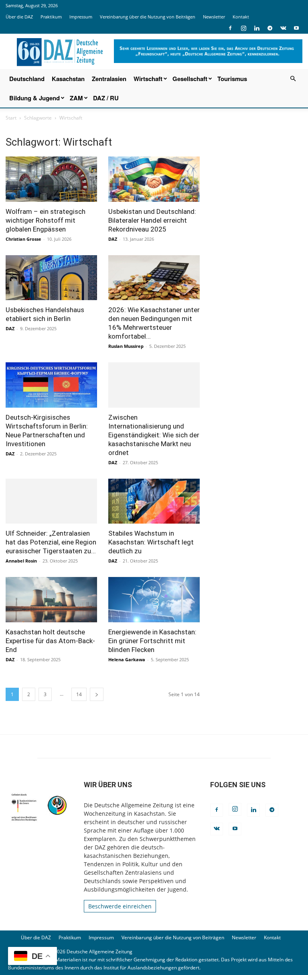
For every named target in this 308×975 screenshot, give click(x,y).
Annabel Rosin (21, 561)
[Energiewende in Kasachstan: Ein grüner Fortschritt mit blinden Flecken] (154, 599)
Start (11, 117)
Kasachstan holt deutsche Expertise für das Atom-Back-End (50, 641)
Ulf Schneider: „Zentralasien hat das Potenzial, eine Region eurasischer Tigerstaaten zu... (51, 542)
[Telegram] (270, 28)
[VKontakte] (283, 28)
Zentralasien (109, 78)
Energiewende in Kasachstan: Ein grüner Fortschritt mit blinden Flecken (152, 641)
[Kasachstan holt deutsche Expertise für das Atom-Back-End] (51, 599)
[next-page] (96, 694)
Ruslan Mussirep (126, 346)
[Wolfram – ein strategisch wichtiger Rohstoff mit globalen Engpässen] (51, 179)
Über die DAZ (19, 17)
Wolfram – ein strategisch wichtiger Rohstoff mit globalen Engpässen (45, 220)
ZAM (76, 97)
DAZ (112, 239)
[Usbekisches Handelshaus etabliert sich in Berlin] (51, 278)
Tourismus (232, 78)
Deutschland (27, 78)
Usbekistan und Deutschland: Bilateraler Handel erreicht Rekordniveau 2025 (152, 220)
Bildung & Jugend (34, 97)
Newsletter (214, 17)
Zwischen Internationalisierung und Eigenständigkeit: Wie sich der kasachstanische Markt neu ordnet (153, 435)
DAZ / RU (106, 97)
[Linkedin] (257, 28)
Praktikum (51, 17)
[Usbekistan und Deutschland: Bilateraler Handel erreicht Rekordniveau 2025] (154, 179)
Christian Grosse (23, 239)
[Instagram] (243, 28)
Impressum (80, 17)
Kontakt (241, 17)
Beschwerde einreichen (120, 906)
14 (79, 694)
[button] (292, 79)
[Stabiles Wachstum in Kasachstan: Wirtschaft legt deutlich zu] (154, 501)
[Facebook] (230, 28)
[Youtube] (296, 28)
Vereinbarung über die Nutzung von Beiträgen (147, 17)
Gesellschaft (189, 78)
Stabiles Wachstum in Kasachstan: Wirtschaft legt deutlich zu (151, 542)
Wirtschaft (148, 78)
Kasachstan (68, 78)
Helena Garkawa (126, 659)
